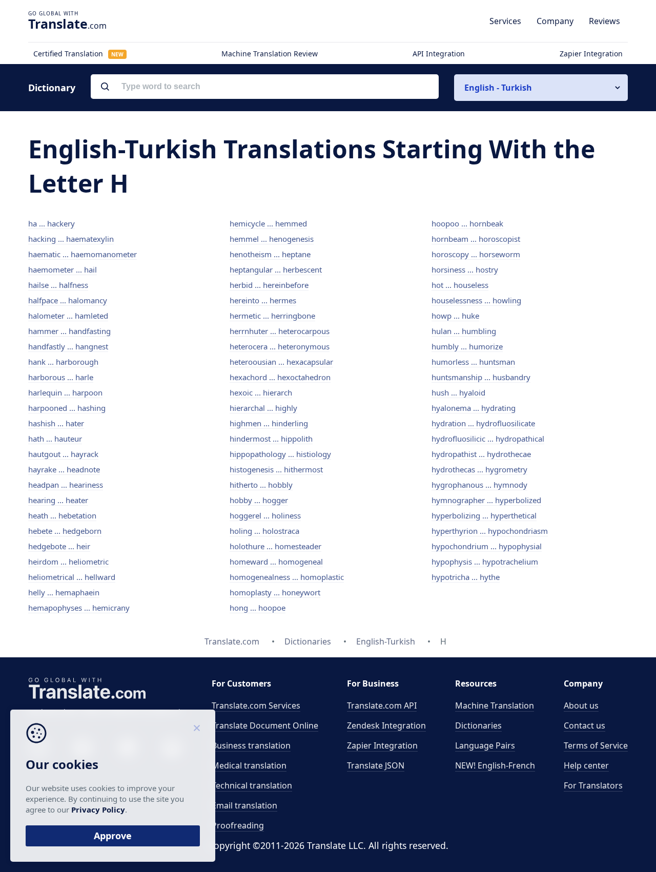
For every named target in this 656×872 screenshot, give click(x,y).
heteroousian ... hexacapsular (281, 362)
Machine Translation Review (269, 53)
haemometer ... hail (62, 269)
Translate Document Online (265, 725)
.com (67, 23)
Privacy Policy (98, 809)
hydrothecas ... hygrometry (479, 469)
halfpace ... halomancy (67, 300)
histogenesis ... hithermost (276, 469)
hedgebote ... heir (59, 546)
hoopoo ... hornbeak (467, 223)
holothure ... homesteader (275, 546)
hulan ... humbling (464, 331)
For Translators (593, 785)
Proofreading (238, 825)
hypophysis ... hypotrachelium (485, 561)
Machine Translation (494, 705)
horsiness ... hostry (465, 269)
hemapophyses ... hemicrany (79, 608)
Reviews (604, 21)
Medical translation (249, 765)
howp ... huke (455, 315)
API (382, 705)
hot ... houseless (460, 285)
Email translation (244, 805)
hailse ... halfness (58, 285)
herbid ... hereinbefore (269, 285)
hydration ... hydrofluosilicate (483, 423)
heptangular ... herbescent (276, 269)
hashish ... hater (56, 423)
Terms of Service (596, 745)
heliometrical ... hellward (71, 577)
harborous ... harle (60, 377)
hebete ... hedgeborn (64, 531)
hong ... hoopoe (257, 608)
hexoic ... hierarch (261, 392)
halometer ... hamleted (68, 315)
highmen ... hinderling (269, 423)
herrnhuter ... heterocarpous (280, 331)
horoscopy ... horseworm (476, 254)
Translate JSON (375, 765)
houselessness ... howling (476, 300)
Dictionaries (478, 725)
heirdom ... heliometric (68, 561)
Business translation (251, 745)
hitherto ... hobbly (261, 485)
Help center (586, 765)
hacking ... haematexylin (71, 239)
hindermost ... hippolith (271, 438)
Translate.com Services (256, 705)
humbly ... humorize (467, 346)
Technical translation (252, 785)
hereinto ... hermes (263, 300)
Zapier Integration (591, 53)
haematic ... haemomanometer (82, 254)
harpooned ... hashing (67, 408)
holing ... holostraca (264, 531)
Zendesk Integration (386, 725)
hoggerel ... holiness (265, 515)
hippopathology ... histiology (280, 454)
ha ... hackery (51, 223)
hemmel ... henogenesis (272, 239)
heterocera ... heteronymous (280, 346)
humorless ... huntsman (473, 362)
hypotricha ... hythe (466, 577)
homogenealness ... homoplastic (287, 577)
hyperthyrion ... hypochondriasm (490, 531)
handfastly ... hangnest (68, 346)
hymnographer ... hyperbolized (486, 500)
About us (581, 705)
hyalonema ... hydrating (474, 408)
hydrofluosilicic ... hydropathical (488, 438)
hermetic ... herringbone (272, 315)
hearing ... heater (58, 500)
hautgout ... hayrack (63, 454)
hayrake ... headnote (64, 469)
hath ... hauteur (55, 438)
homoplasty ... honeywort (275, 592)
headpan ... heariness (65, 485)
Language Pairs (485, 745)
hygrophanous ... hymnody (479, 485)
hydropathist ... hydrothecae (481, 454)
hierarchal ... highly (263, 408)
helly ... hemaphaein (63, 592)
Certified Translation (78, 53)
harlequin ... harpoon (65, 392)
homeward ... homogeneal (276, 561)
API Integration (439, 53)
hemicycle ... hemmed (268, 223)
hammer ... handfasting (69, 331)
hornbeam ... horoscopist (476, 239)
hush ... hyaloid (458, 392)
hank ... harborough (63, 362)
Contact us (584, 725)
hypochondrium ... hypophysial (487, 546)
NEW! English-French (495, 765)
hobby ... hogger (259, 500)
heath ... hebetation (62, 515)
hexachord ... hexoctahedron (280, 377)
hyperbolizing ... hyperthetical (484, 515)
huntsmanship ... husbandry (481, 377)
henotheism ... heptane (270, 254)
